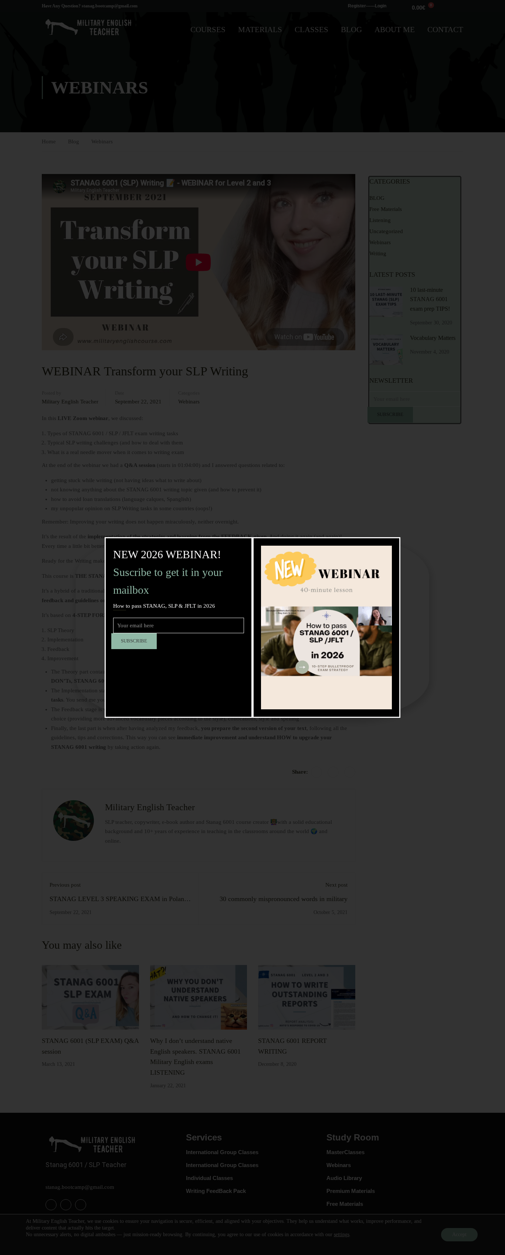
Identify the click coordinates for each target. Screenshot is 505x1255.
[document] (252, 627)
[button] (420, 547)
